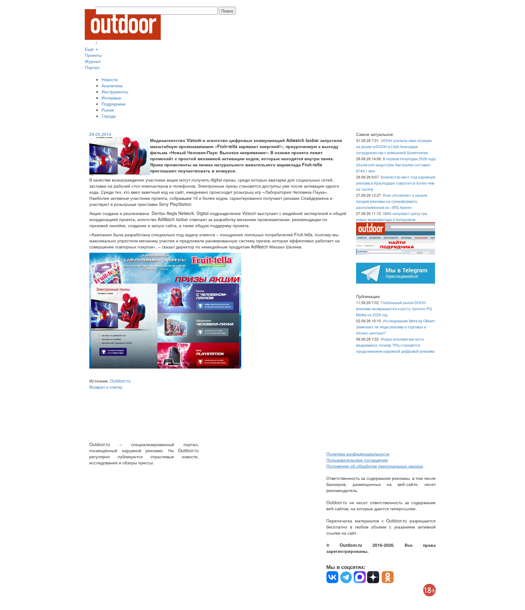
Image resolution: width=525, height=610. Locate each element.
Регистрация (110, 43)
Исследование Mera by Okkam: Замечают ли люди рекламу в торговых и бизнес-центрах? (396, 326)
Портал (92, 67)
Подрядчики (113, 104)
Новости (109, 79)
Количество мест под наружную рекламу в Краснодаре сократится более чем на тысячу (395, 183)
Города (108, 116)
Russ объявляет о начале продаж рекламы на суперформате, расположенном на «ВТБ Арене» (391, 201)
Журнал (93, 61)
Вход (89, 43)
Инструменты (114, 91)
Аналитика (111, 85)
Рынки (107, 110)
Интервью (111, 98)
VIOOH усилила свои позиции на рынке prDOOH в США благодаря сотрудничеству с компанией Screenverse (394, 146)
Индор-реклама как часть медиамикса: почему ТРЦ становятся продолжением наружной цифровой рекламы (395, 345)
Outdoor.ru (120, 381)
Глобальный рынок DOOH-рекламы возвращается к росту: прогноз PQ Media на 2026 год (394, 308)
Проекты (93, 55)
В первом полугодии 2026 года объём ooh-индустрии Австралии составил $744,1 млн (396, 164)
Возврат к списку (105, 387)
